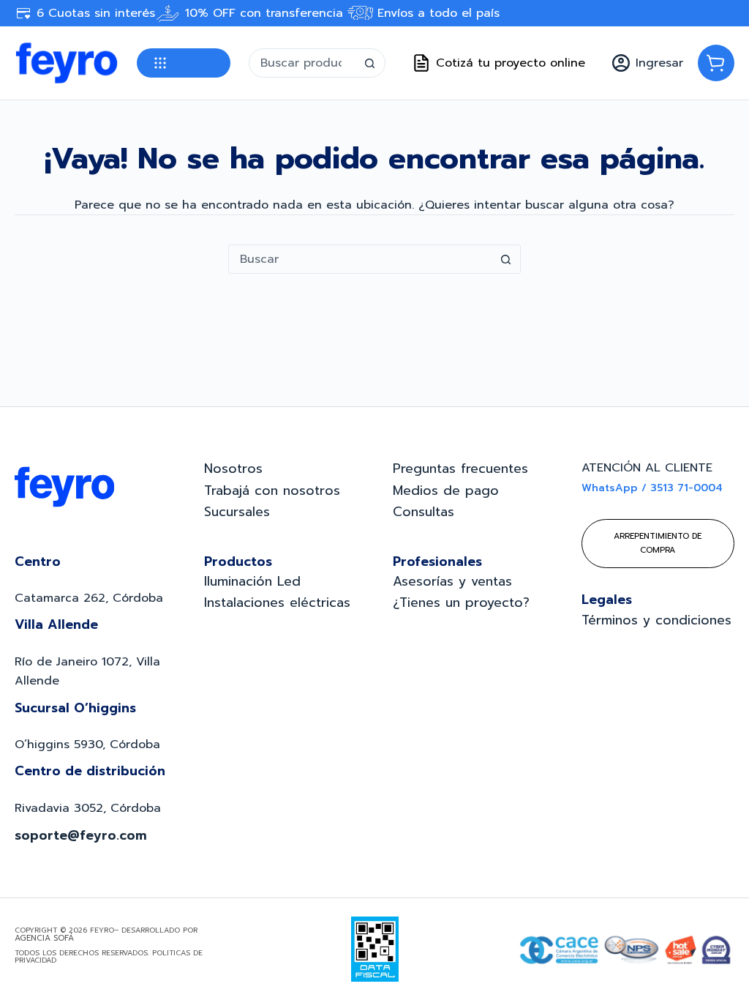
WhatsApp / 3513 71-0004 (652, 488)
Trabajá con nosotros (272, 490)
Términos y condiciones (656, 620)
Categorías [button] (183, 63)
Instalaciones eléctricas (277, 602)
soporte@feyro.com (81, 835)
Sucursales (237, 511)
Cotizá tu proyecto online (510, 63)
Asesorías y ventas (452, 581)
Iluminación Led (252, 581)
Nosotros (233, 468)
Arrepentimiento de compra (657, 543)
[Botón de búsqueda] (370, 63)
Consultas (423, 511)
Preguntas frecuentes (460, 468)
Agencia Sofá (44, 938)
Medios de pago (446, 490)
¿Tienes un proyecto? (461, 602)
